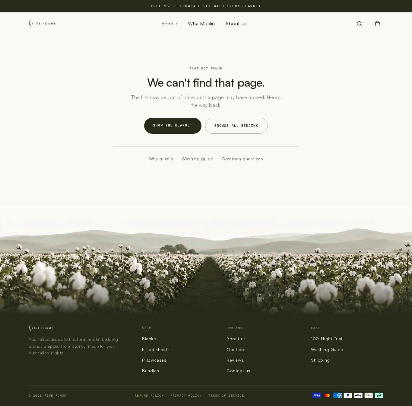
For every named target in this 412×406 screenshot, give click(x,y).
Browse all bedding (236, 125)
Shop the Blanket (172, 125)
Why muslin (161, 158)
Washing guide (197, 158)
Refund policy (149, 395)
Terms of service (226, 395)
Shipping (320, 360)
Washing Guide (327, 349)
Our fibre (236, 349)
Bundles (150, 370)
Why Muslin (201, 23)
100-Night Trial (326, 338)
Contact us (238, 370)
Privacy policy (186, 395)
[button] (377, 24)
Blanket (150, 338)
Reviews (235, 360)
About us (236, 23)
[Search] (359, 24)
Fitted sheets (156, 349)
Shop (170, 23)
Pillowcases (154, 360)
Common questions (242, 158)
